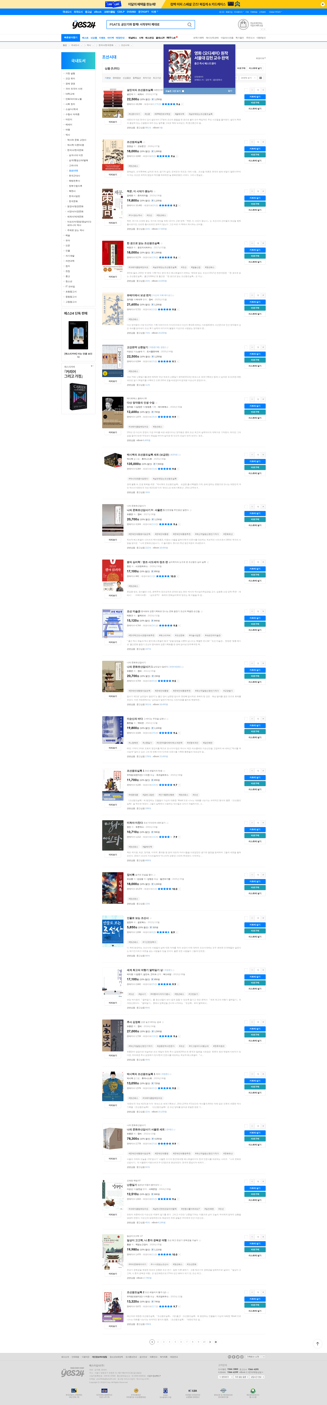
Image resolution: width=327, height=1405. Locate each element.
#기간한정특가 (149, 942)
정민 (129, 827)
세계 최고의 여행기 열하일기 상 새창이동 (173, 970)
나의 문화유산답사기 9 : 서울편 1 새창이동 (190, 510)
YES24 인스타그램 (242, 1357)
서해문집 (153, 1189)
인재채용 (75, 1357)
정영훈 (148, 407)
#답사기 (142, 994)
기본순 (108, 78)
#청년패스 (133, 166)
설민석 (130, 94)
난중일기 (132, 1184)
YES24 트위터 (237, 1357)
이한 (148, 775)
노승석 (139, 351)
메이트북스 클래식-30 (137, 398)
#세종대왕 (133, 795)
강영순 (150, 879)
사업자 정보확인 (153, 1376)
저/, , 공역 (144, 974)
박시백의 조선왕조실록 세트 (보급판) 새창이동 (180, 455)
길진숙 (146, 974)
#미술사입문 (194, 635)
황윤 (129, 1244)
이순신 (130, 351)
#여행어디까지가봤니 (160, 994)
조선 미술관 (133, 611)
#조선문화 (179, 635)
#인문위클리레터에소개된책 (169, 743)
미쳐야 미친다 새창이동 (167, 823)
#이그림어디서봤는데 (199, 1046)
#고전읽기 (193, 994)
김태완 (130, 195)
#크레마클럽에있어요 (138, 267)
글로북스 (142, 922)
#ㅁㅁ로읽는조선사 (159, 1264)
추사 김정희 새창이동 (163, 1022)
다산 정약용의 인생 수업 (140, 402)
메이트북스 (163, 407)
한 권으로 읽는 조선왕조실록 (143, 243)
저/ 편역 (137, 299)
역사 (89, 45)
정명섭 (130, 146)
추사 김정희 (133, 1022)
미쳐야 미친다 (135, 822)
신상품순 (127, 78)
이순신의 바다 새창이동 (167, 719)
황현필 (130, 723)
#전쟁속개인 (192, 743)
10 (204, 1342)
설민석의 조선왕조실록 (140, 89)
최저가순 (147, 78)
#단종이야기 (134, 114)
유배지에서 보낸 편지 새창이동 (173, 295)
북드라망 (167, 974)
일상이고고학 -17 (135, 1236)
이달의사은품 (227, 37)
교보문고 (142, 146)
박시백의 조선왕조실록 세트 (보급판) (148, 454)
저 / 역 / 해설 (143, 879)
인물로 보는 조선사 (138, 918)
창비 (151, 299)
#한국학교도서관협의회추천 (141, 635)
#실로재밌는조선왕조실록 (201, 114)
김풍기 (139, 974)
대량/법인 (261, 37)
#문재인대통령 (161, 534)
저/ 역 (136, 351)
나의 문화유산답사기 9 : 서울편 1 (146, 510)
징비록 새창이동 (154, 875)
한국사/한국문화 (106, 45)
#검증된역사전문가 (166, 1046)
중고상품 (144, 128)
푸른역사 (140, 827)
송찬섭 (139, 1189)
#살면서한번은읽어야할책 (165, 1209)
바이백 (110, 37)
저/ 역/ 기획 (142, 407)
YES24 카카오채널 (229, 1357)
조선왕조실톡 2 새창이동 (168, 1292)
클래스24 (160, 37)
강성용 (140, 879)
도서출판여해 (153, 351)
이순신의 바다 (135, 718)
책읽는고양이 (142, 1244)
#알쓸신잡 (195, 267)
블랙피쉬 (142, 615)
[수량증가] (263, 90)
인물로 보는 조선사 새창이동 (150, 918)
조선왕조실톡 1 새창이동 (164, 771)
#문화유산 (228, 534)
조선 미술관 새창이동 (202, 611)
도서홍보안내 (131, 1357)
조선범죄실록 (134, 141)
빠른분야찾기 (70, 37)
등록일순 (137, 78)
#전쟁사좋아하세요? (190, 1209)
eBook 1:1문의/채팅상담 (250, 1372)
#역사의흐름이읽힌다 (138, 479)
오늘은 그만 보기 (173, 91)
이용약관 (85, 1357)
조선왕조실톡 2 (135, 1292)
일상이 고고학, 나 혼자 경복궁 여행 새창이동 (200, 1240)
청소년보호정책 (116, 1357)
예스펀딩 (149, 37)
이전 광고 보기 (261, 29)
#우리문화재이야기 (137, 1264)
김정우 (130, 922)
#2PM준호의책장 (162, 114)
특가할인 (240, 37)
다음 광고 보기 (264, 29)
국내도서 (75, 45)
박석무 (139, 299)
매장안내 (120, 37)
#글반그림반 (148, 795)
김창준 (139, 407)
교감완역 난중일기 (137, 347)
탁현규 (130, 615)
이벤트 (102, 37)
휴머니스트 (147, 459)
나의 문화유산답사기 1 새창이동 (183, 667)
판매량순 (117, 78)
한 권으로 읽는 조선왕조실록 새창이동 (161, 243)
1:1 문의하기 (225, 1377)
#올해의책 (179, 114)
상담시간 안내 (257, 1377)
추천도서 (250, 37)
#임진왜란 (207, 743)
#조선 (149, 215)
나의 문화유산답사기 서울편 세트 (146, 1129)
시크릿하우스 (142, 566)
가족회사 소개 (255, 1357)
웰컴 (65, 45)
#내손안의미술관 (213, 635)
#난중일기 (147, 743)
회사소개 (65, 1357)
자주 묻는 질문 (241, 1377)
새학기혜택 (198, 37)
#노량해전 (133, 743)
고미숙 (153, 974)
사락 (141, 37)
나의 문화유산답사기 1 (140, 666)
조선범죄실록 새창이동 (144, 142)
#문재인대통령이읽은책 (139, 534)
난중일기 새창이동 (161, 1185)
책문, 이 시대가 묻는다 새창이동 (154, 191)
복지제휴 (163, 1357)
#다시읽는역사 (135, 215)
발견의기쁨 (165, 879)
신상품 (94, 37)
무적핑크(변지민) (135, 775)
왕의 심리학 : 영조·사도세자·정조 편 (147, 562)
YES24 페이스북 (233, 1357)
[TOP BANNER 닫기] (322, 4)
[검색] (189, 24)
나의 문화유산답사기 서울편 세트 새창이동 (174, 1130)
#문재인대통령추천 (182, 534)
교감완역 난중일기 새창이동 (167, 347)
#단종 (147, 114)
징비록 (131, 874)
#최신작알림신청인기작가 (207, 534)
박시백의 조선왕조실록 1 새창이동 (170, 1074)
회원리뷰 (260, 58)
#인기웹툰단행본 (166, 795)
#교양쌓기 (228, 691)
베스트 (85, 37)
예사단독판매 (212, 37)
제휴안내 (153, 1357)
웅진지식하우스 (145, 247)
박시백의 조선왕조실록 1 (141, 1074)
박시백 (130, 459)
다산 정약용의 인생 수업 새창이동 (156, 403)
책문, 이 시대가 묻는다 (140, 191)
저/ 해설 (141, 775)
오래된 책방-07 (134, 1180)
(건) (152, 104)
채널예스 (132, 37)
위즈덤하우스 (162, 775)
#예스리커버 (164, 635)
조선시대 (125, 45)
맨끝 (215, 1341)
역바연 (141, 723)
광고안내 (143, 1357)
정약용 (130, 299)
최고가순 (157, 78)
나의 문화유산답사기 (136, 506)
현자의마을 (143, 195)
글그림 (133, 459)
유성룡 (130, 879)
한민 (129, 566)
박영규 (130, 247)
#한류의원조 (219, 1046)
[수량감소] (252, 90)
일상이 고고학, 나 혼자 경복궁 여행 (147, 1240)
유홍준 (130, 514)
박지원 (130, 974)
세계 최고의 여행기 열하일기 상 (145, 970)
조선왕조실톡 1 (135, 770)
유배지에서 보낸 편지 (139, 295)
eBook (158, 128)
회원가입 (229, 12)
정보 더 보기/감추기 (182, 104)
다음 (210, 1341)
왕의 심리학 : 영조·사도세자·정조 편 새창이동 (208, 562)
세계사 (141, 94)
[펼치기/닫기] (64, 73)
